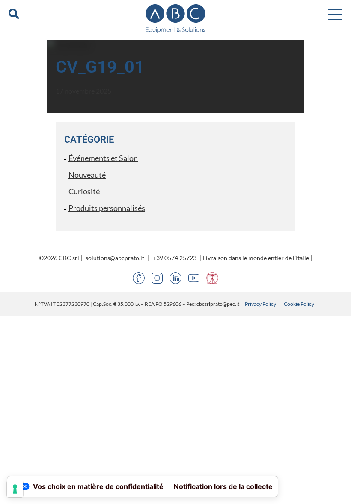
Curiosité (84, 191)
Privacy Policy (260, 304)
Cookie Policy (299, 304)
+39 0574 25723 (174, 257)
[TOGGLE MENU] (335, 14)
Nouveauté (87, 174)
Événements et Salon (103, 158)
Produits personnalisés (106, 208)
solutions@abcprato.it (115, 257)
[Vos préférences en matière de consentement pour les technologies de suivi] (15, 489)
